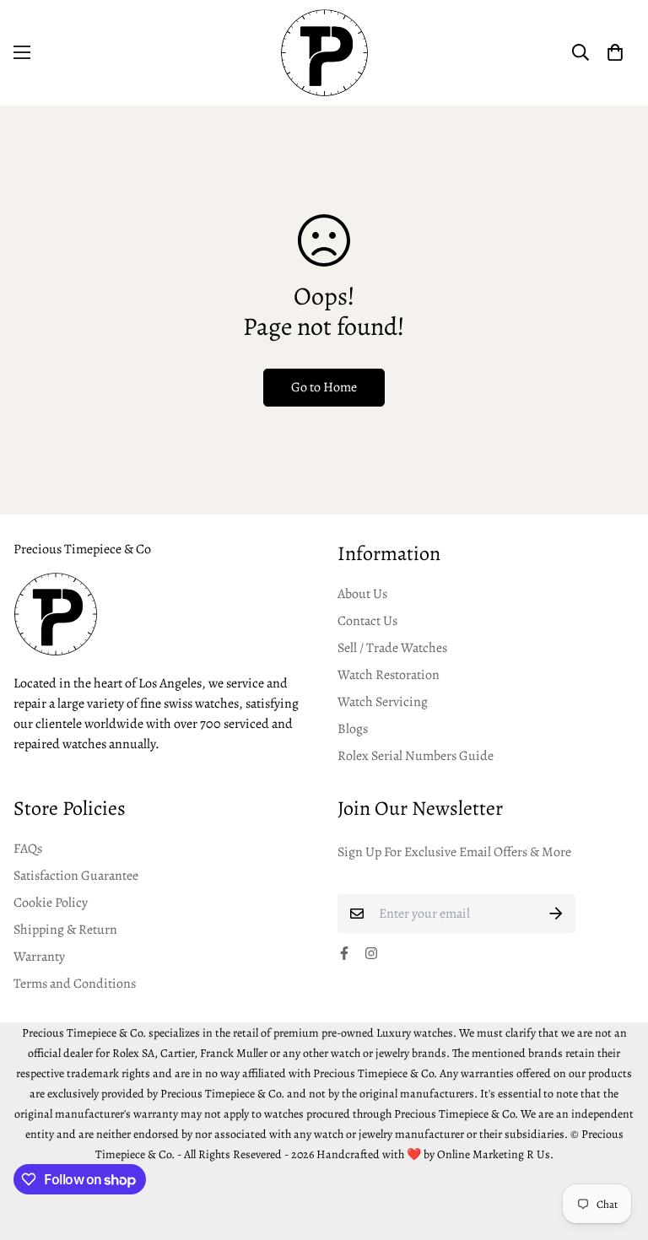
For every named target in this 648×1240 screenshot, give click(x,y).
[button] (615, 52)
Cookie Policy (51, 902)
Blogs (353, 729)
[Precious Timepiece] (324, 52)
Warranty (39, 956)
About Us (362, 594)
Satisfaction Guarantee (76, 875)
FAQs (28, 848)
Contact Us (367, 621)
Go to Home (324, 387)
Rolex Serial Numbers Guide (416, 756)
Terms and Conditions (75, 983)
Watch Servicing (383, 702)
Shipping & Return (65, 929)
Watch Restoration (389, 675)
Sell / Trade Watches (392, 648)
